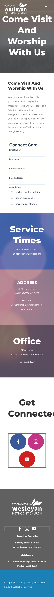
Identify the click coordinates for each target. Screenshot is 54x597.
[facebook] (18, 442)
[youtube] (27, 459)
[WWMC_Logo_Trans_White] (15, 2)
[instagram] (36, 442)
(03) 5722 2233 (27, 361)
